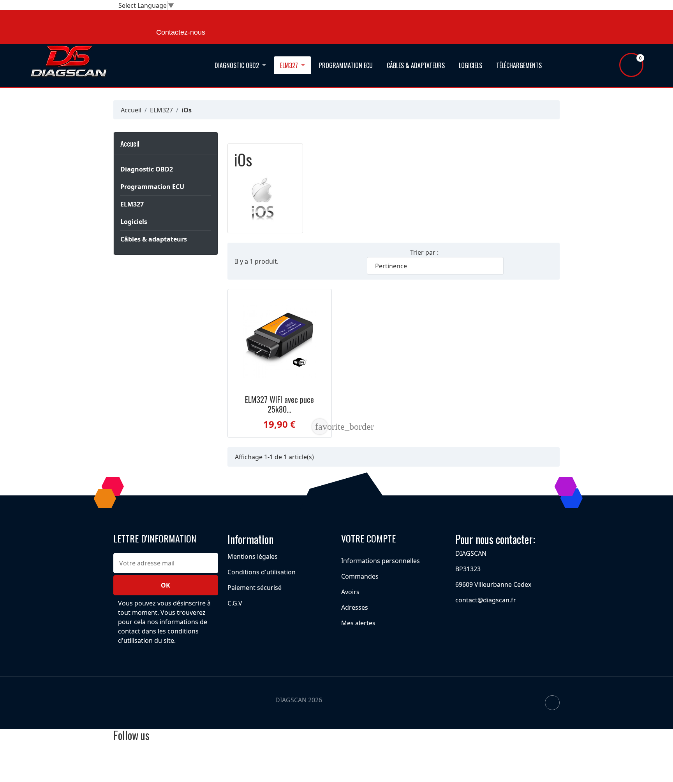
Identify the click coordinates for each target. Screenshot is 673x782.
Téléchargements (519, 65)
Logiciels (470, 65)
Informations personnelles (380, 560)
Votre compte (368, 538)
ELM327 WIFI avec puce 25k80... (279, 404)
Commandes (360, 576)
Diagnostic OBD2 (237, 65)
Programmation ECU (346, 65)
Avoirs (350, 592)
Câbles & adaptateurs (416, 65)
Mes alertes (358, 623)
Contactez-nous (180, 32)
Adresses (354, 607)
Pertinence (434, 266)
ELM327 (289, 65)
